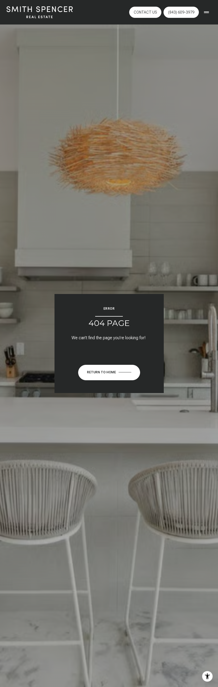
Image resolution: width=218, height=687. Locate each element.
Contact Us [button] (145, 12)
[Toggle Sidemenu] (206, 12)
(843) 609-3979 (181, 12)
